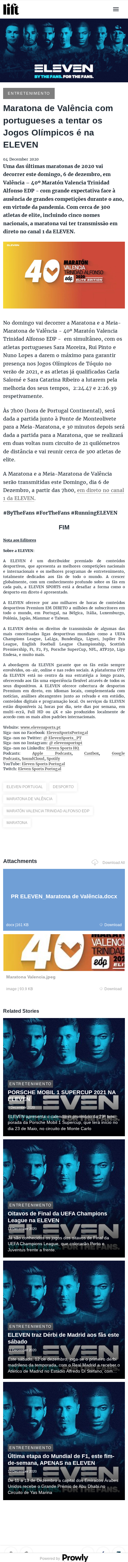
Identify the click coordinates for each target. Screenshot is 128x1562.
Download (113, 925)
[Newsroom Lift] (12, 14)
